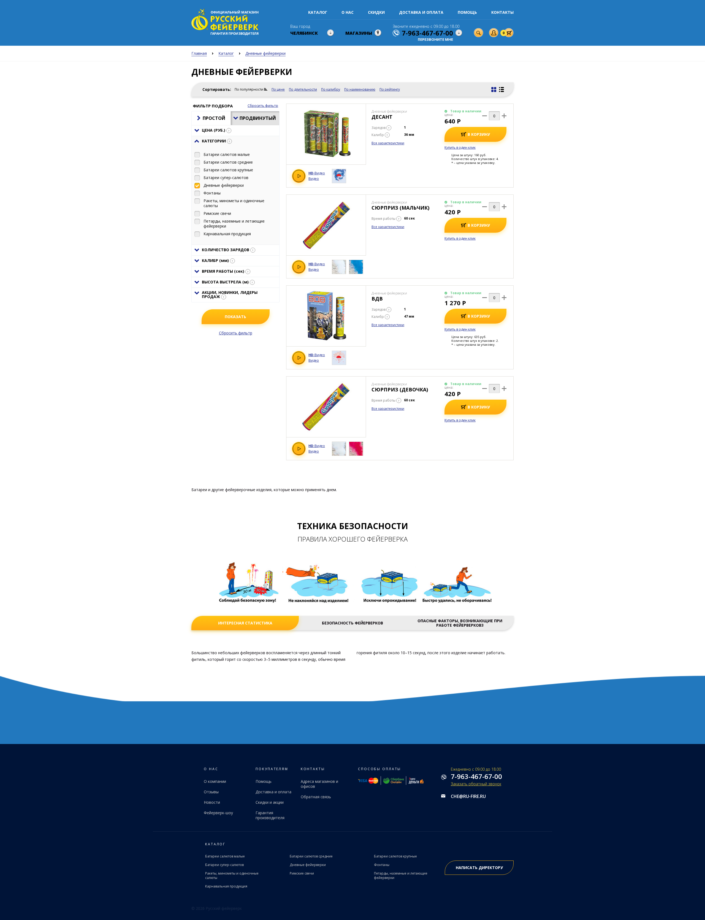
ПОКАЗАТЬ (235, 316)
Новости (212, 802)
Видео (313, 178)
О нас (347, 12)
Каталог (317, 12)
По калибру (330, 89)
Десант (382, 117)
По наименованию (359, 89)
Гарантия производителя (270, 815)
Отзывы (211, 791)
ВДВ (377, 299)
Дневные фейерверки (308, 864)
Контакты (502, 12)
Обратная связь (316, 796)
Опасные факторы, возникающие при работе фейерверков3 (459, 623)
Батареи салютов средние (311, 856)
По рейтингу (389, 89)
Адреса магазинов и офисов (319, 784)
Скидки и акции (270, 802)
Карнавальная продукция (226, 886)
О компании (215, 781)
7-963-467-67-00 (476, 776)
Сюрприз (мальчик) (400, 208)
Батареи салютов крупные (395, 856)
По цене (278, 89)
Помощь (467, 12)
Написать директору (479, 867)
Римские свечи (302, 873)
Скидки (376, 12)
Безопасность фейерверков (352, 623)
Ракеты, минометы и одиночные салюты (232, 875)
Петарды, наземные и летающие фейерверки (400, 875)
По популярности (249, 89)
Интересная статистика (245, 623)
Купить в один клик (460, 147)
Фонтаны (381, 864)
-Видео (316, 173)
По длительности (303, 89)
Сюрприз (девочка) (400, 389)
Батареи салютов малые (225, 856)
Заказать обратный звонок (476, 783)
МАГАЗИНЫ (358, 33)
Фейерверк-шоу (218, 812)
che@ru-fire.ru (468, 796)
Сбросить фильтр (263, 106)
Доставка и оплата (421, 12)
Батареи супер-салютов (224, 864)
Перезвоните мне (435, 39)
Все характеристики (388, 143)
